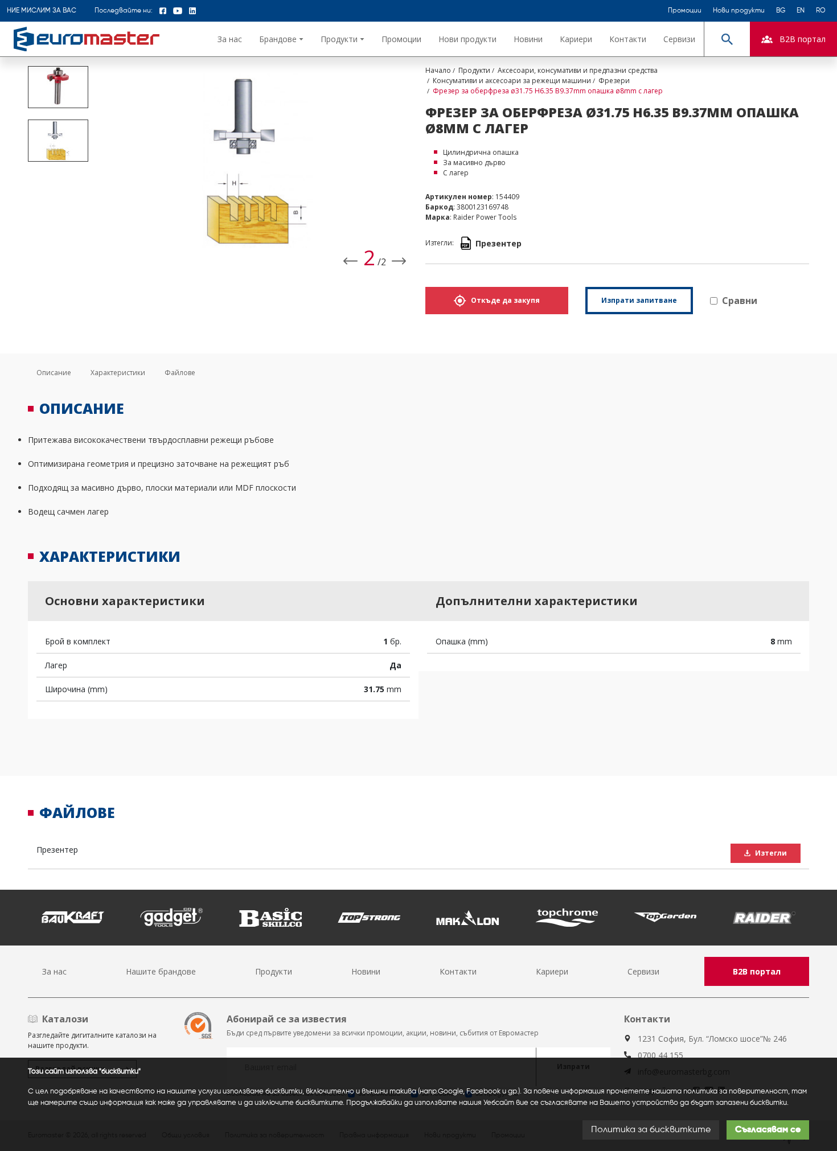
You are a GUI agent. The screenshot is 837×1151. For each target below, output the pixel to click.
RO (821, 10)
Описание (53, 372)
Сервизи (679, 39)
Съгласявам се (768, 1129)
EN (801, 10)
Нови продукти (739, 10)
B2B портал (757, 971)
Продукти (273, 971)
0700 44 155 (660, 1055)
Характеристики (118, 372)
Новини (528, 39)
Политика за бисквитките (651, 1129)
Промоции (684, 10)
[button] (281, 39)
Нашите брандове (161, 971)
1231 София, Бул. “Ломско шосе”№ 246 (712, 1038)
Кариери (576, 39)
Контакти (627, 39)
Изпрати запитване (639, 300)
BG (780, 10)
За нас (230, 39)
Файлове (180, 372)
